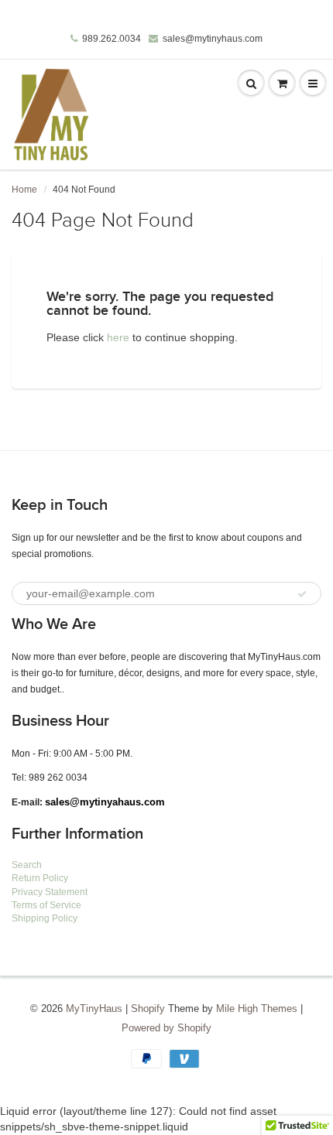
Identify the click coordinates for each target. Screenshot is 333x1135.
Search (27, 865)
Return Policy (40, 878)
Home (24, 189)
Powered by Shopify (166, 1028)
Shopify (148, 1008)
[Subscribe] (302, 594)
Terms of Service (46, 905)
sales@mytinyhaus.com (213, 38)
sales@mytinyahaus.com (105, 802)
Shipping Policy (44, 918)
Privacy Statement (50, 892)
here (118, 337)
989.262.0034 (111, 38)
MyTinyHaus (94, 1008)
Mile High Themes (256, 1008)
